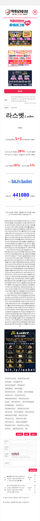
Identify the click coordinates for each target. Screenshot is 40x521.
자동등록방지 (7, 455)
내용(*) (7, 463)
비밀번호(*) (7, 448)
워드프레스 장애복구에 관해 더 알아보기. (16, 502)
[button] (13, 107)
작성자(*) (7, 442)
